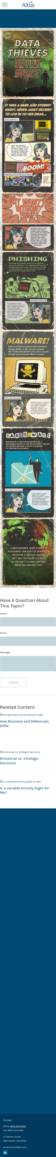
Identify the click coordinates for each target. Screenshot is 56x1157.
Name (3, 613)
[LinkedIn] (5, 1152)
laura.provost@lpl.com (14, 1147)
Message (5, 652)
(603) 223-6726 (18, 1126)
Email (3, 632)
